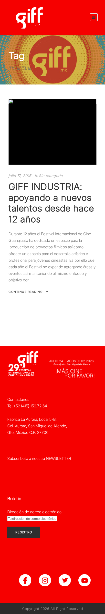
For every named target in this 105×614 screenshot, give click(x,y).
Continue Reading (26, 292)
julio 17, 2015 (20, 175)
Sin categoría (51, 175)
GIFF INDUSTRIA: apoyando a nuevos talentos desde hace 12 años (51, 202)
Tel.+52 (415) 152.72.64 (27, 406)
